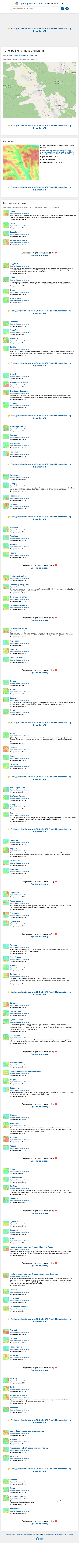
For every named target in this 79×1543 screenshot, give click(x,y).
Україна (12, 214)
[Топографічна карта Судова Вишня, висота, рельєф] (6, 1025)
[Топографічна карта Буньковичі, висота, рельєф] (6, 477)
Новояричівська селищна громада (25, 1071)
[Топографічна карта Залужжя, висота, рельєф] (6, 1357)
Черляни (13, 435)
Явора (12, 1488)
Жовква (13, 1115)
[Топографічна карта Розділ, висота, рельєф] (6, 1148)
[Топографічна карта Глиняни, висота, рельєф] (6, 758)
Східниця (14, 264)
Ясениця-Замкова (18, 1496)
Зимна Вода (15, 1123)
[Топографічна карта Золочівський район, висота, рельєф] (6, 384)
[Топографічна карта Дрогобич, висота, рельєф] (6, 234)
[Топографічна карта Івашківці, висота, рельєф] (6, 340)
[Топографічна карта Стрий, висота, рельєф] (6, 225)
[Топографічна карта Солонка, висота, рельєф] (6, 1005)
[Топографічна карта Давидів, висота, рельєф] (6, 749)
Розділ (13, 1146)
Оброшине (14, 892)
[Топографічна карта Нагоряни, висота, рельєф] (6, 529)
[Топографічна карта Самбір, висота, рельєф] (6, 351)
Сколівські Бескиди (19, 391)
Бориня (13, 689)
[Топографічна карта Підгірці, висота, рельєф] (6, 1332)
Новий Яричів (16, 1347)
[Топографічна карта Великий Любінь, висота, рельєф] (6, 1065)
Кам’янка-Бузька (17, 796)
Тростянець (15, 496)
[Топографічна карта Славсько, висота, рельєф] (6, 324)
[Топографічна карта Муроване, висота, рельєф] (6, 871)
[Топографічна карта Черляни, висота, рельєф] (6, 437)
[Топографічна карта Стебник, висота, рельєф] (6, 1190)
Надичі (13, 553)
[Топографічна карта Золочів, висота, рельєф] (6, 376)
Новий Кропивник (18, 426)
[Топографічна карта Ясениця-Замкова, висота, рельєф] (6, 1500)
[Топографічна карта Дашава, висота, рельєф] (6, 1340)
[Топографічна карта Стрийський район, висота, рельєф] (6, 607)
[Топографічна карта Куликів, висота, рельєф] (6, 817)
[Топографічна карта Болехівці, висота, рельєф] (6, 1482)
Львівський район (18, 576)
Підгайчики (15, 641)
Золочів (13, 374)
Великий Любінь (17, 1063)
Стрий (12, 223)
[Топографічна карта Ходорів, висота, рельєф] (6, 806)
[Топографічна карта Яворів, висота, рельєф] (6, 1081)
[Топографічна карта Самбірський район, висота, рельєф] (6, 633)
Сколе (12, 278)
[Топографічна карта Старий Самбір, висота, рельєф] (6, 1013)
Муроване (14, 869)
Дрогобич (14, 232)
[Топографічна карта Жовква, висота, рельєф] (6, 1117)
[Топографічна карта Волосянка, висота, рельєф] (6, 1441)
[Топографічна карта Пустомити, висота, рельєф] (6, 923)
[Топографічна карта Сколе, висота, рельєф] (6, 282)
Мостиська (15, 861)
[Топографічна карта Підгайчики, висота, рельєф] (6, 643)
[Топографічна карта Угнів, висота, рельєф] (6, 1240)
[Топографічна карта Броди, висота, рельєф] (6, 712)
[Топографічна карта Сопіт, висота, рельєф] (6, 1389)
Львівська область (22, 214)
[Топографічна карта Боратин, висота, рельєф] (6, 1139)
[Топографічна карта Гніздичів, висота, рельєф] (6, 766)
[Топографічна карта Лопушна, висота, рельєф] (21, 162)
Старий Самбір (16, 1011)
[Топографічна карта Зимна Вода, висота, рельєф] (6, 1128)
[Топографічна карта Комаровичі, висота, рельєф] (6, 445)
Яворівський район (18, 240)
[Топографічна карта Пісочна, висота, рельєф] (6, 405)
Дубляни (14, 1222)
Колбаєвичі (15, 1509)
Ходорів (13, 804)
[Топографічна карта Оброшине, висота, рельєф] (6, 894)
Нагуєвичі (14, 1298)
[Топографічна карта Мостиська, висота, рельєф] (6, 863)
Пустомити (15, 921)
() (57, 152)
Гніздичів (14, 764)
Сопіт (12, 1387)
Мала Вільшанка (17, 658)
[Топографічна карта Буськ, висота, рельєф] (6, 738)
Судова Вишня (16, 1020)
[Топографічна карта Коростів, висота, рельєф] (6, 1410)
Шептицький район (18, 597)
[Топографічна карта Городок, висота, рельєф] (6, 651)
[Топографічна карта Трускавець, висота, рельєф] (6, 1039)
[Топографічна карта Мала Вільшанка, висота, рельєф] (6, 660)
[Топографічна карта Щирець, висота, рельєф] (6, 967)
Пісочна (13, 403)
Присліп (13, 1290)
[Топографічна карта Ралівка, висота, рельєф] (6, 949)
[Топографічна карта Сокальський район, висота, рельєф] (6, 1309)
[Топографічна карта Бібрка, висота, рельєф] (6, 683)
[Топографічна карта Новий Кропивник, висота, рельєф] (6, 428)
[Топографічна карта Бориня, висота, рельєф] (6, 691)
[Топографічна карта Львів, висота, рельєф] (6, 215)
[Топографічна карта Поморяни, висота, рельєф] (6, 915)
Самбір (13, 347)
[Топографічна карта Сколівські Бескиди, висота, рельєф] (6, 395)
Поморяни (14, 913)
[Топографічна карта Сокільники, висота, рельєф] (6, 979)
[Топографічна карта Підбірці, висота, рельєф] (6, 488)
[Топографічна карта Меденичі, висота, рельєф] (6, 842)
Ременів (13, 544)
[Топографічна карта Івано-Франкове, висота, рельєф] (6, 790)
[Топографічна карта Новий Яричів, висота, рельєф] (6, 1349)
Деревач (13, 504)
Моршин (13, 848)
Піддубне (14, 330)
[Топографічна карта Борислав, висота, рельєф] (6, 702)
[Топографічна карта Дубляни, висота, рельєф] (6, 1224)
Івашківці (14, 338)
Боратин (13, 1137)
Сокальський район (19, 1307)
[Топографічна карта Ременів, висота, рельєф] (6, 546)
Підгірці (13, 1330)
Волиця (13, 1169)
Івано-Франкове (17, 788)
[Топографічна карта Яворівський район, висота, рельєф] (6, 242)
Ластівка (14, 536)
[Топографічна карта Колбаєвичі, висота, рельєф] (6, 1511)
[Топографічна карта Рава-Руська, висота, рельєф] (6, 959)
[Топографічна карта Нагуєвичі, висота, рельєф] (6, 1300)
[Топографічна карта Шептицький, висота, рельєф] (6, 300)
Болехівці (14, 1480)
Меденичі (14, 840)
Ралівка (13, 945)
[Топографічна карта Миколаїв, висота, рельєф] (6, 454)
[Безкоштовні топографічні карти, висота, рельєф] (4, 55)
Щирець (13, 965)
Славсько (14, 322)
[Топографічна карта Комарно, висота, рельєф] (6, 1232)
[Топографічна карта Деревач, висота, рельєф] (6, 506)
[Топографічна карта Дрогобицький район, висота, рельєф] (6, 589)
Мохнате (14, 1456)
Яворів (13, 1079)
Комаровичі (15, 443)
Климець (14, 1379)
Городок (13, 649)
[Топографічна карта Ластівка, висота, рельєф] (6, 538)
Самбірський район (18, 629)
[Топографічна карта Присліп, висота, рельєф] (6, 1292)
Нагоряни (14, 527)
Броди (12, 710)
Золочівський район (19, 382)
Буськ (12, 733)
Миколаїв (14, 452)
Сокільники (15, 974)
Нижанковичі (16, 1178)
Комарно (14, 1230)
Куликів (13, 813)
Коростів (14, 1408)
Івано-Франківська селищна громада (27, 1431)
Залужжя (14, 1355)
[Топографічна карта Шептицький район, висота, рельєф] (6, 599)
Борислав (14, 698)
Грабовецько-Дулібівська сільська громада (29, 1448)
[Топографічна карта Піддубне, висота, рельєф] (6, 332)
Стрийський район (18, 605)
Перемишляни (16, 901)
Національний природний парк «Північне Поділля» (33, 1247)
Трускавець (15, 1035)
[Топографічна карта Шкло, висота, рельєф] (6, 292)
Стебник (13, 1186)
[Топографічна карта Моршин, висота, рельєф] (6, 852)
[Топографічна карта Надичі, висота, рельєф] (6, 555)
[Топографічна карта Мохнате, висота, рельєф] (6, 1458)
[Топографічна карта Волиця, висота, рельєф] (6, 1171)
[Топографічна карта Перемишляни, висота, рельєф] (6, 905)
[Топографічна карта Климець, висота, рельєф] (6, 1381)
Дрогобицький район (19, 585)
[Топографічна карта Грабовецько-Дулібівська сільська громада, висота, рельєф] (6, 1450)
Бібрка (13, 681)
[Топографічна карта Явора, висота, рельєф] (6, 1490)
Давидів (13, 747)
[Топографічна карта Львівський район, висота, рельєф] (6, 578)
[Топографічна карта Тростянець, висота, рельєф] (6, 498)
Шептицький (15, 298)
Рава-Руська (15, 957)
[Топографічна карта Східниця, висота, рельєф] (6, 269)
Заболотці (14, 1088)
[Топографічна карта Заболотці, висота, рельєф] (6, 1092)
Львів (12, 211)
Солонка (13, 1003)
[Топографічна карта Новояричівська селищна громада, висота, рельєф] (6, 1073)
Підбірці (13, 484)
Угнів (12, 1238)
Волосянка (15, 1439)
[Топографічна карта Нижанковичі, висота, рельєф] (6, 1180)
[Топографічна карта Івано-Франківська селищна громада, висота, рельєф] (6, 1433)
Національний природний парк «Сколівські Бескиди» (34, 1274)
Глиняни (13, 756)
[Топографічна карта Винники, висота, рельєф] (6, 1200)
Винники (14, 1198)
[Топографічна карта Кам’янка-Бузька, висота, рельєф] (6, 798)
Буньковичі (15, 475)
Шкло (12, 290)
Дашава (13, 1338)
